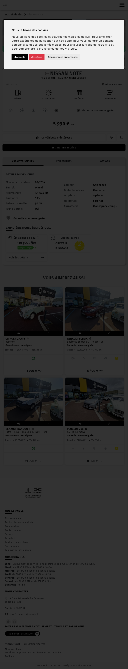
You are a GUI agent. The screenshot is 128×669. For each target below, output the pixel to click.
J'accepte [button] (19, 57)
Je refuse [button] (36, 57)
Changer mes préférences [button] (63, 57)
